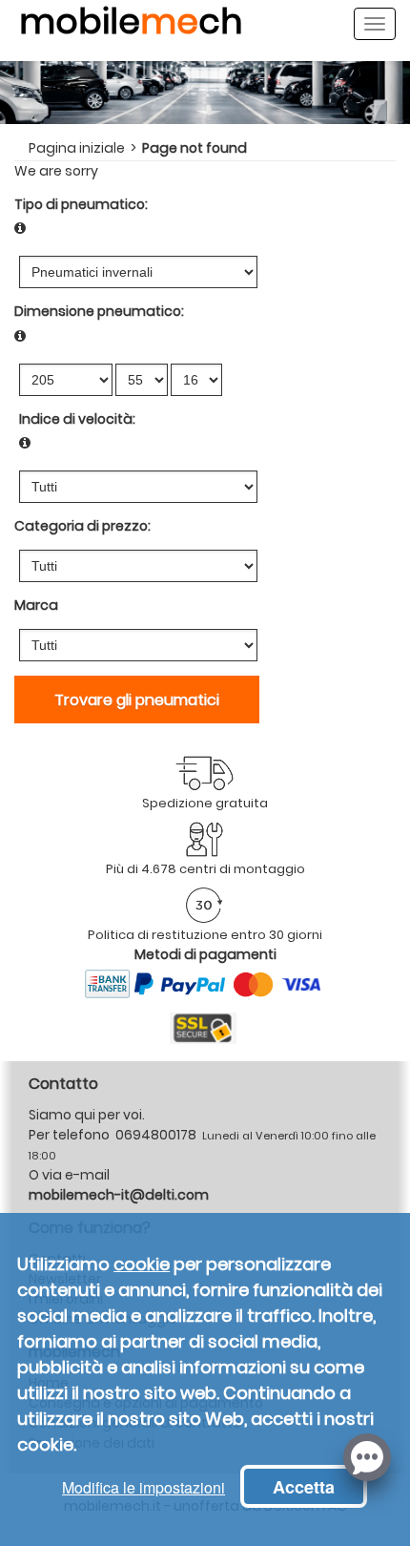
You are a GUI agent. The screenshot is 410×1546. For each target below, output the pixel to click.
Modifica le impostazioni (143, 1487)
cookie (141, 1264)
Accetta (304, 1486)
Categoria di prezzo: (82, 525)
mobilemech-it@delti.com (119, 1194)
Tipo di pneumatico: (81, 204)
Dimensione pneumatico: (99, 311)
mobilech (130, 29)
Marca (36, 605)
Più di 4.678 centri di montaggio (205, 869)
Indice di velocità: (77, 418)
